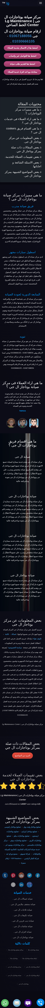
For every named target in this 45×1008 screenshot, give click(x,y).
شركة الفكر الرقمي (31, 858)
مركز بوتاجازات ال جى (14, 967)
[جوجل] (29, 884)
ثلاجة (7, 634)
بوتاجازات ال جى (24, 984)
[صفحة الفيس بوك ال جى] (38, 875)
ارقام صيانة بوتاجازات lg (30, 958)
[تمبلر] (5, 875)
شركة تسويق (25, 854)
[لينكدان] (21, 884)
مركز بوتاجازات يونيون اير (14, 845)
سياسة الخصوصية (15, 648)
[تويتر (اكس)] (29, 875)
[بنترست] (13, 875)
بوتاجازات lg (14, 958)
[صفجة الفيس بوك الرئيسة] (13, 884)
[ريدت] (21, 875)
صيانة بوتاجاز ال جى (22, 575)
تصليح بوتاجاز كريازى (29, 831)
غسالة (14, 634)
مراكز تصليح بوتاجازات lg (15, 950)
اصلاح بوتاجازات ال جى (33, 967)
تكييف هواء (37, 639)
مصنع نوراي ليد (12, 854)
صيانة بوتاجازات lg (33, 950)
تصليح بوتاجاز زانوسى (12, 827)
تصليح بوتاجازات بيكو (21, 836)
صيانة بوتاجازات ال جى (22, 496)
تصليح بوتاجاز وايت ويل (32, 827)
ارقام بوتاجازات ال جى (32, 975)
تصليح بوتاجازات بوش (18, 840)
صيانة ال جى (22, 456)
